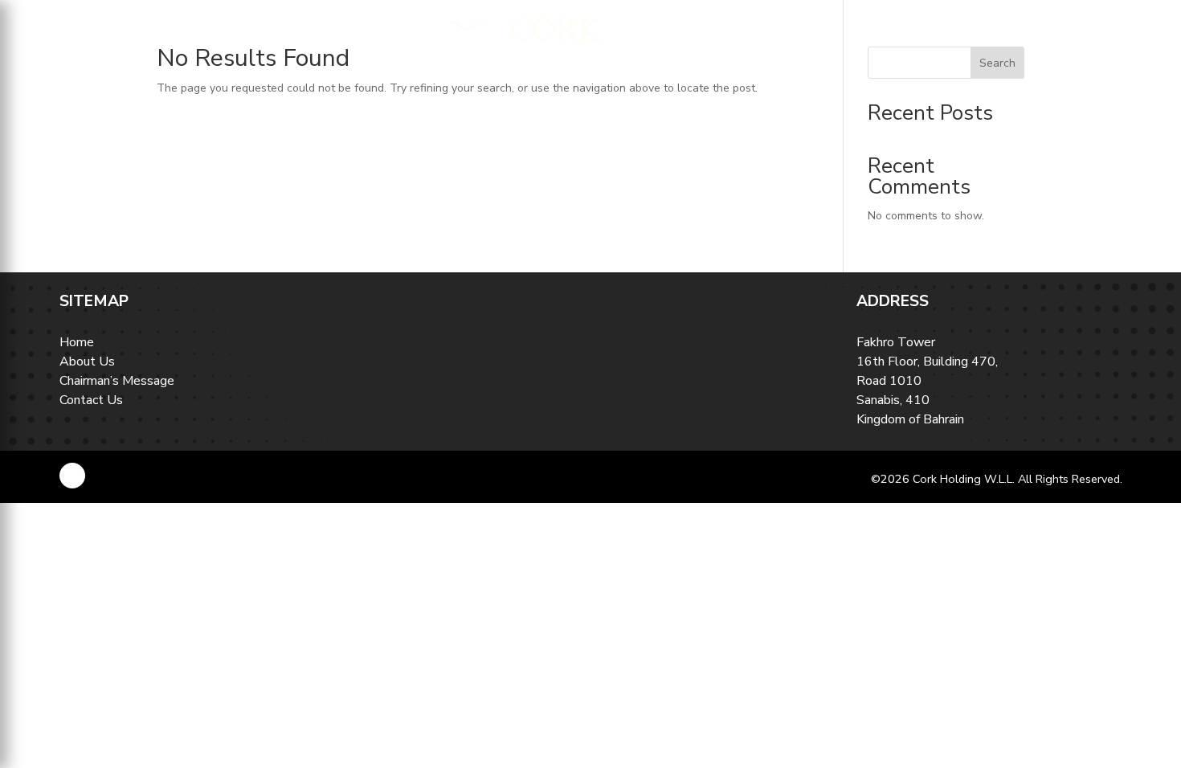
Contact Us (91, 400)
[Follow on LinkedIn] (72, 475)
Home (76, 342)
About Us (87, 361)
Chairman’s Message (116, 381)
